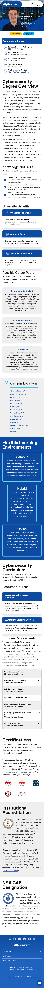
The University (7, 951)
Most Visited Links (9, 961)
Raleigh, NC (15, 407)
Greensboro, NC (17, 413)
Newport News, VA (18, 394)
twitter (34, 938)
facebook (14, 938)
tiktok (29, 938)
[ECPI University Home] (11, 4)
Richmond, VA (16, 403)
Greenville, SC (16, 419)
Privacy (21, 967)
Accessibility (21, 970)
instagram (19, 938)
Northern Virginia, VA (19, 400)
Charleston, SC (16, 416)
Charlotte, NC (16, 410)
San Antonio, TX (16, 428)
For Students (6, 956)
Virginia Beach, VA (17, 391)
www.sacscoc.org (10, 871)
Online (13, 432)
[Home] (22, 945)
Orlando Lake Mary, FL (19, 425)
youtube (10, 938)
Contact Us (14, 967)
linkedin (24, 938)
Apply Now (28, 34)
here (4, 927)
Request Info (16, 34)
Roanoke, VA (15, 397)
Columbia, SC (15, 422)
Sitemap (30, 970)
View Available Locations (19, 72)
